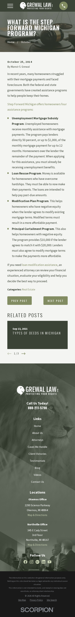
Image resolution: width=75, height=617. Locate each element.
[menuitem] (22, 600)
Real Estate (28, 289)
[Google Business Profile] (37, 562)
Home (37, 426)
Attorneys (37, 440)
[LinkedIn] (44, 562)
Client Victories (37, 453)
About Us (37, 433)
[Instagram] (31, 562)
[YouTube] (49, 562)
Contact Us (37, 481)
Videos (37, 474)
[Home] (36, 6)
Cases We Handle (37, 446)
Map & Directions (37, 515)
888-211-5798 (37, 407)
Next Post (56, 301)
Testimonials (37, 460)
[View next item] (23, 354)
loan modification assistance (39, 265)
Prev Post (19, 301)
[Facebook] (25, 562)
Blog (37, 468)
